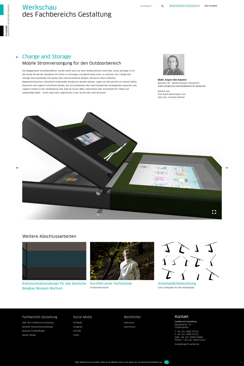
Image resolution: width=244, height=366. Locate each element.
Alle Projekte (210, 6)
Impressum (129, 323)
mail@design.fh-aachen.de (187, 344)
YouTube (77, 331)
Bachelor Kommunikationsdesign (37, 327)
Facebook (77, 323)
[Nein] (241, 362)
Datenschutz (129, 327)
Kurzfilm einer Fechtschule (111, 283)
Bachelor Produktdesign (33, 331)
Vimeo (76, 335)
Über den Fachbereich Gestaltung (38, 323)
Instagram (77, 327)
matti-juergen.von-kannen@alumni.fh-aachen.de (181, 86)
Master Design (29, 335)
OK (166, 362)
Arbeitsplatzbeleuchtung (177, 283)
